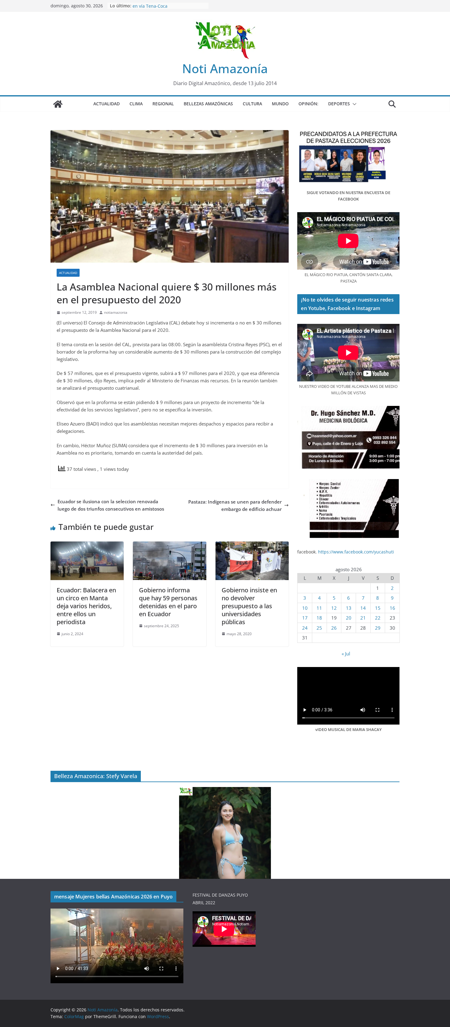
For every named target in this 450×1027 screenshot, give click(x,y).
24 (305, 628)
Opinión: (308, 104)
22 (378, 618)
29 (378, 628)
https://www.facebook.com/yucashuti (356, 552)
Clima (136, 104)
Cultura (252, 104)
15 (378, 608)
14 (363, 608)
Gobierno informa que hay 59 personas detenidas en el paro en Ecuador (168, 602)
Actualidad (106, 104)
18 (319, 618)
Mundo (280, 104)
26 (334, 628)
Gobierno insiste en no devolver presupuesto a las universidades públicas (249, 606)
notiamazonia (115, 312)
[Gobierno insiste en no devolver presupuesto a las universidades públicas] (252, 545)
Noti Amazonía (225, 68)
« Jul (346, 653)
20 (348, 618)
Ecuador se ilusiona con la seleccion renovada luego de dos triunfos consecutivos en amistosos (111, 505)
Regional (163, 104)
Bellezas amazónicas (208, 104)
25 (319, 628)
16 (392, 608)
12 (334, 608)
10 (305, 608)
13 (348, 608)
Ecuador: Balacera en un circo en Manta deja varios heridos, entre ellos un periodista (86, 606)
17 (305, 618)
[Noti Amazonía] (58, 104)
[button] (353, 104)
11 (319, 608)
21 (363, 618)
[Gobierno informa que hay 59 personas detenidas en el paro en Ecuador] (169, 545)
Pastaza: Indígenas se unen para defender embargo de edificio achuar (235, 505)
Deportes (339, 104)
